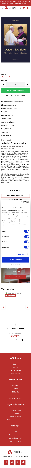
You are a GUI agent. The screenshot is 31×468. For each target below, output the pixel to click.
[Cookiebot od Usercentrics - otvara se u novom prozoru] (22, 202)
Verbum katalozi (15, 441)
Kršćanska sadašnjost (16, 102)
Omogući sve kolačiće (15, 259)
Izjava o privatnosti (15, 417)
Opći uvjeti (15, 413)
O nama (15, 364)
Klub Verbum (15, 374)
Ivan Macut (6, 140)
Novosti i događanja (15, 438)
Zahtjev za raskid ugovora (15, 420)
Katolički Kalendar (15, 398)
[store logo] (10, 8)
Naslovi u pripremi (15, 435)
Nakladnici (15, 385)
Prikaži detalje (21, 254)
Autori (15, 389)
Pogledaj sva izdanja (15, 277)
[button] (22, 340)
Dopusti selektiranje (16, 264)
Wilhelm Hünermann (15, 333)
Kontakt (15, 367)
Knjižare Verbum (15, 370)
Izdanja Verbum (15, 395)
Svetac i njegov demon (15, 329)
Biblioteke (15, 392)
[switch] (26, 236)
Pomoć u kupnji (15, 410)
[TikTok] (23, 462)
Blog (15, 431)
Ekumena (12, 105)
